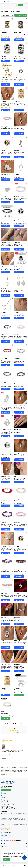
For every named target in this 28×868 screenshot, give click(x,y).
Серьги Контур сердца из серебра (7, 314)
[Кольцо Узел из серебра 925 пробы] (20, 609)
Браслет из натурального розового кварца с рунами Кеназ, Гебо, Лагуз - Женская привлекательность (20, 338)
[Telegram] (2, 835)
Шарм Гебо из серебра (20, 58)
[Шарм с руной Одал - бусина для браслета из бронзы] (7, 142)
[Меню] (1, 1)
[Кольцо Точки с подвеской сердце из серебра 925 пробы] (20, 656)
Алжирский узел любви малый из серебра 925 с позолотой (6, 667)
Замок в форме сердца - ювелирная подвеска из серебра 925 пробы (7, 432)
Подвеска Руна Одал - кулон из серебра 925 (19, 408)
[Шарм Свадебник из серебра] (20, 258)
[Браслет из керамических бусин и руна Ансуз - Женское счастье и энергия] (20, 680)
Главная (2, 8)
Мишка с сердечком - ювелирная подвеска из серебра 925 (6, 408)
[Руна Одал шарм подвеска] (7, 24)
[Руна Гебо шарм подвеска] (20, 24)
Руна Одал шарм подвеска (5, 34)
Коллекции (12, 8)
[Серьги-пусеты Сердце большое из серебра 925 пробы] (7, 609)
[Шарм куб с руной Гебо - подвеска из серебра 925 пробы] (7, 234)
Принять (6, 859)
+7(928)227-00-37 (6, 786)
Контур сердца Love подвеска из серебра (19, 314)
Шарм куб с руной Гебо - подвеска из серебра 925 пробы (7, 245)
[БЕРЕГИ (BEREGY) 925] (6, 2)
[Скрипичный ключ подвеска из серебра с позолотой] (7, 280)
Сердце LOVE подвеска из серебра (7, 176)
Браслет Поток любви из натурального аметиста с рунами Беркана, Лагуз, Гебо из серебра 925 (7, 525)
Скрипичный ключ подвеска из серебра (19, 129)
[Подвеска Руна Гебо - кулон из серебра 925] (20, 445)
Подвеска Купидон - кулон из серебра (6, 479)
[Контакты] (26, 1)
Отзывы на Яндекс (10, 723)
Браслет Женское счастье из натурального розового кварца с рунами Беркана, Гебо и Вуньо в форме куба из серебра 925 (7, 596)
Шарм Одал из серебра (6, 58)
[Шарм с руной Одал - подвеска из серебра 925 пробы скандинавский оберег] (7, 445)
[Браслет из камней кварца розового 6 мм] (20, 188)
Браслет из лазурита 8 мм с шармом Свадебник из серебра (7, 338)
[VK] (5, 835)
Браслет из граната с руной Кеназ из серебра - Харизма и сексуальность (7, 222)
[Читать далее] (4, 774)
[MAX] (9, 835)
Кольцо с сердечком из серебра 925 (20, 431)
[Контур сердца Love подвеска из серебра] (20, 304)
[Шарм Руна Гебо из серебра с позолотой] (20, 93)
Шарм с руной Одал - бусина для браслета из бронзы (6, 153)
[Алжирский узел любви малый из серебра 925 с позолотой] (7, 656)
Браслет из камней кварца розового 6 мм (20, 199)
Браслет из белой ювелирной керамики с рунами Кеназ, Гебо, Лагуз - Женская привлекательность (7, 715)
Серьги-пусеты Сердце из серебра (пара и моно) (20, 479)
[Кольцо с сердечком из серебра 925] (20, 421)
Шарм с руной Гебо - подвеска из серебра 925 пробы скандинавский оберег (20, 222)
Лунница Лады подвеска (7, 79)
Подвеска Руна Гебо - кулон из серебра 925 (19, 455)
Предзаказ (19, 694)
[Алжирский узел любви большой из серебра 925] (7, 258)
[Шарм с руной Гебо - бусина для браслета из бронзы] (20, 538)
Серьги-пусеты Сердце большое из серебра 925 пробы (7, 620)
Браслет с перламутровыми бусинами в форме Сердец (19, 502)
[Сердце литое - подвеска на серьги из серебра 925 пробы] (20, 585)
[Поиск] (23, 1)
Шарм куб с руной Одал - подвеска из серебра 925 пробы (7, 549)
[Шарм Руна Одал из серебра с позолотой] (7, 680)
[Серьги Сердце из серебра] (20, 280)
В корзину (6, 110)
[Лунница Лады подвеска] (7, 69)
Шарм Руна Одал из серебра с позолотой (6, 690)
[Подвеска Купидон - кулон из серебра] (7, 468)
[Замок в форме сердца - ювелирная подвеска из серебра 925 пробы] (7, 421)
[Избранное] (13, 19)
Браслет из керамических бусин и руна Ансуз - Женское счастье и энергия (20, 691)
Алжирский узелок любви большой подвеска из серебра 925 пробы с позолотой (7, 104)
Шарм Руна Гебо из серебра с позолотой (19, 104)
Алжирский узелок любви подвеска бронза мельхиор (20, 81)
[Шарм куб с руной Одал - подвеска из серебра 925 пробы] (7, 538)
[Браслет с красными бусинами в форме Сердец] (7, 491)
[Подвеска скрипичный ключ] (20, 142)
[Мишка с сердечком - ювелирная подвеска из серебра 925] (7, 397)
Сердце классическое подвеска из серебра (6, 199)
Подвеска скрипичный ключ (19, 153)
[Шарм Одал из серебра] (7, 48)
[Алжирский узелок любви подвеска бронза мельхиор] (20, 69)
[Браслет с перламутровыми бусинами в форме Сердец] (20, 491)
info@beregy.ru (6, 800)
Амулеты (18, 8)
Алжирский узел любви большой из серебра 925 (7, 268)
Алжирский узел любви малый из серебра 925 (20, 643)
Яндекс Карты (6, 758)
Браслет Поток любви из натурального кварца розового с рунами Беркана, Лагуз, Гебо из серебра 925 (20, 525)
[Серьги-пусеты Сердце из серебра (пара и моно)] (20, 468)
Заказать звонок (6, 790)
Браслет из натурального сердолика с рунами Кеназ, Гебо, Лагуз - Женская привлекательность (7, 361)
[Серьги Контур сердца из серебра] (7, 304)
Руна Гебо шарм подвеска (20, 34)
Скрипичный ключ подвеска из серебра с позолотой (6, 292)
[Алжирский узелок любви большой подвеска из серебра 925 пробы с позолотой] (7, 93)
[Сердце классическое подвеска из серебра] (7, 188)
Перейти (20, 5)
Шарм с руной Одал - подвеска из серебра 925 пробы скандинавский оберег (7, 456)
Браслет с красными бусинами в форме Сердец (6, 502)
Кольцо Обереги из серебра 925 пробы (19, 245)
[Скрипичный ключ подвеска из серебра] (20, 119)
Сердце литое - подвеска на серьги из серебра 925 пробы (20, 596)
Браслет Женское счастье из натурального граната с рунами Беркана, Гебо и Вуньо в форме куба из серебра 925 (20, 573)
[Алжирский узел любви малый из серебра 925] (20, 633)
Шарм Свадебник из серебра (19, 268)
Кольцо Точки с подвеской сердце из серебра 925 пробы (19, 667)
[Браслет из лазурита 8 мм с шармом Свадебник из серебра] (7, 326)
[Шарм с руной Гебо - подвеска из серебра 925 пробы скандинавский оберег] (20, 211)
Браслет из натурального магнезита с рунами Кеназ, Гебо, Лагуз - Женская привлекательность (20, 361)
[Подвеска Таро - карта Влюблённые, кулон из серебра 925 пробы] (7, 633)
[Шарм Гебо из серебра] (20, 48)
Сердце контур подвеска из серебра (20, 176)
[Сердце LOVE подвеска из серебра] (7, 166)
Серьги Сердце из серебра (18, 291)
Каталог (7, 8)
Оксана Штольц (10, 739)
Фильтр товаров (22, 15)
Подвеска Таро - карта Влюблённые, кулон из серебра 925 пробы (6, 644)
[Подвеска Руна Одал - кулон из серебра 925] (20, 397)
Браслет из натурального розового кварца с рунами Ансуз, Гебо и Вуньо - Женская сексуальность (7, 130)
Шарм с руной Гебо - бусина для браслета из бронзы (20, 549)
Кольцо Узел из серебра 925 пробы (20, 619)
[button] (12, 762)
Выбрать (6, 39)
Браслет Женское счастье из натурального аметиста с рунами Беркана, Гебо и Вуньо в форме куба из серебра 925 (7, 573)
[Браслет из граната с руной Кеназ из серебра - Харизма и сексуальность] (7, 211)
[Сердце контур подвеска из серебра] (20, 166)
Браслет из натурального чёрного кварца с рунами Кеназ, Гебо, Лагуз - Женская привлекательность (20, 385)
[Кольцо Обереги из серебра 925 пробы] (20, 234)
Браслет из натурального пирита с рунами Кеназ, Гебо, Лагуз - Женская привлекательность (7, 385)
